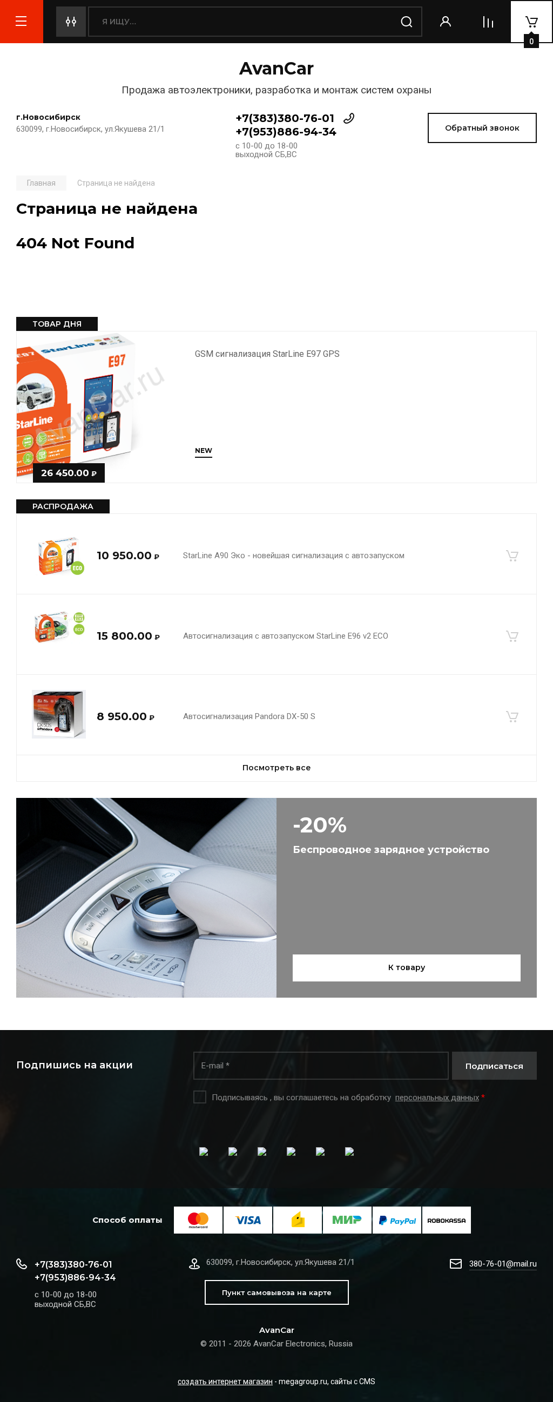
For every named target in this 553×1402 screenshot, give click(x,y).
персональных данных (437, 1097)
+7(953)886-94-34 (285, 131)
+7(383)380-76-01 (284, 118)
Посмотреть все (276, 768)
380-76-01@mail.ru (503, 1264)
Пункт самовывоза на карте (277, 1292)
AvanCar (276, 68)
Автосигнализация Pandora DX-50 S (249, 716)
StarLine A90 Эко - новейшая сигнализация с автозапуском (293, 555)
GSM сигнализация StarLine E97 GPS (267, 354)
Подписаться (494, 1066)
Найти (407, 21)
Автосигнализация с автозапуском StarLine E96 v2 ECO (285, 636)
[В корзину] (512, 556)
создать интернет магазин (225, 1381)
